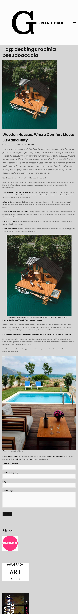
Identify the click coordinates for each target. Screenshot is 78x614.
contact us (30, 459)
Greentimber (9, 145)
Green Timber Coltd (9, 457)
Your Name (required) (10, 464)
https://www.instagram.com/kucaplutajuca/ (54, 317)
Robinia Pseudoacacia (55, 457)
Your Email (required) (10, 473)
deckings (18, 459)
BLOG (18, 145)
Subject (5, 482)
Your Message (7, 491)
